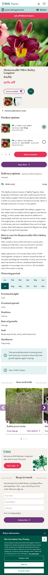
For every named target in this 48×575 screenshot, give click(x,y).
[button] (21, 439)
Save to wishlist (12, 91)
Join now (11, 465)
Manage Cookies (24, 558)
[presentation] (44, 408)
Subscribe (23, 520)
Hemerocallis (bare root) (15, 110)
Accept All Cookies (24, 571)
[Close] (44, 539)
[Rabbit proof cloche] (24, 406)
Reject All (24, 564)
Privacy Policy (16, 513)
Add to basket (30, 154)
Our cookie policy (34, 554)
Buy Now (22, 164)
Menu (44, 3)
